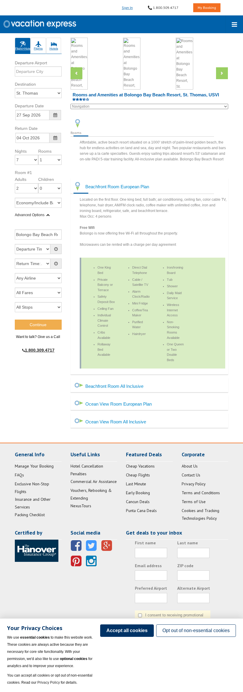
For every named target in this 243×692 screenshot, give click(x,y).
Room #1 (23, 172)
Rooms (45, 151)
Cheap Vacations (140, 466)
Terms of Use (194, 501)
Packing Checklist (30, 514)
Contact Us (191, 475)
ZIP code (185, 565)
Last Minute (136, 484)
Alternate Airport (193, 588)
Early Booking (138, 492)
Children (46, 179)
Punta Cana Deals (141, 510)
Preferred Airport (151, 588)
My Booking (207, 7)
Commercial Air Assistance (94, 481)
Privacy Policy (194, 484)
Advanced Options (29, 215)
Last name (187, 543)
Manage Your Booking (34, 466)
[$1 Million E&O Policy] (36, 550)
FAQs (19, 475)
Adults (20, 179)
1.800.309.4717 (165, 7)
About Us (190, 466)
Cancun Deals (138, 501)
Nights (21, 151)
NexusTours (81, 505)
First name (145, 543)
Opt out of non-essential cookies (196, 630)
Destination (25, 84)
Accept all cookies (127, 630)
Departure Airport (31, 62)
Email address (148, 565)
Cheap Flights (138, 475)
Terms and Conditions (201, 492)
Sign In (127, 7)
